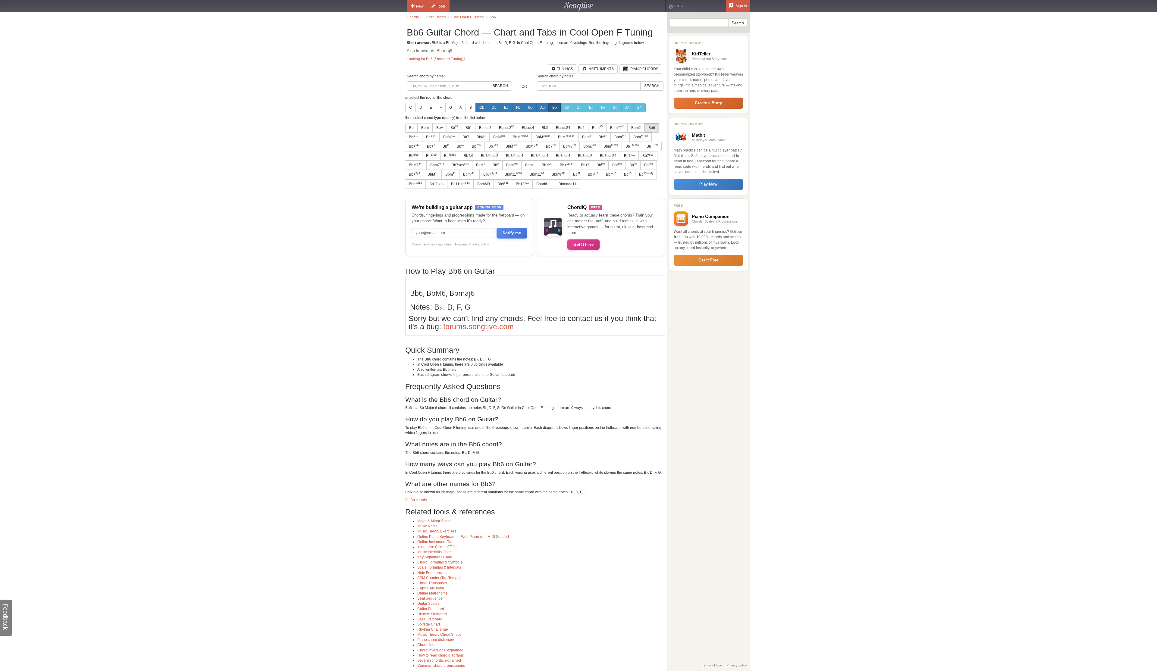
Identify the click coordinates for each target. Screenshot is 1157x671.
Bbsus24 (563, 128)
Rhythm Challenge (432, 629)
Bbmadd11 (567, 184)
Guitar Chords (435, 17)
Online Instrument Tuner (437, 542)
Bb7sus (460, 165)
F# (603, 107)
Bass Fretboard (429, 619)
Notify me (512, 233)
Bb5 (545, 128)
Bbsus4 (528, 128)
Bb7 (465, 137)
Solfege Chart (428, 624)
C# (566, 107)
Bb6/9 (431, 137)
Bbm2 (636, 128)
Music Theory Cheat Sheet (439, 634)
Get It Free (583, 244)
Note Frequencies (432, 573)
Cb (481, 107)
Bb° (469, 128)
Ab (542, 107)
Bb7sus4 (563, 156)
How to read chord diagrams (440, 655)
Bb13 (522, 183)
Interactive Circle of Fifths (437, 547)
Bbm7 (532, 146)
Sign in (741, 6)
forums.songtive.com (478, 326)
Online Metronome (432, 593)
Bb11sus (436, 184)
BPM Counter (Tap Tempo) (439, 578)
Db (494, 107)
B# (639, 107)
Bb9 (502, 183)
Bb (554, 107)
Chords (413, 17)
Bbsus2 (485, 128)
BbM (449, 136)
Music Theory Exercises (436, 531)
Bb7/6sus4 (514, 156)
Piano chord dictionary (435, 640)
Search (500, 86)
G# (615, 107)
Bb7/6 (468, 156)
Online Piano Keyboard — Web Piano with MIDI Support (463, 537)
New (420, 6)
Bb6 (651, 128)
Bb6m (414, 137)
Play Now (708, 184)
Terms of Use (712, 665)
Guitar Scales (428, 603)
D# (579, 107)
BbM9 (559, 174)
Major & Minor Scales (434, 521)
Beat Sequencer (430, 598)
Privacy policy (479, 244)
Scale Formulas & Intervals (439, 567)
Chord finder (427, 645)
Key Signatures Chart (434, 557)
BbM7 (512, 146)
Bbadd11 (543, 184)
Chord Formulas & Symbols (439, 562)
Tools (441, 6)
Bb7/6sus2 (489, 156)
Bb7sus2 (585, 156)
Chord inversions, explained (440, 650)
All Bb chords (416, 500)
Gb (530, 107)
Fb (518, 107)
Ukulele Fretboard (432, 614)
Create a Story (708, 103)
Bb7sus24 (608, 156)
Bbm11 (513, 174)
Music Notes (427, 526)
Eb (506, 107)
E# (591, 107)
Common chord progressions (441, 665)
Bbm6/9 (483, 184)
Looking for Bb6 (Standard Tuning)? (436, 59)
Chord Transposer (432, 583)
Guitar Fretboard (430, 609)
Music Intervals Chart (434, 552)
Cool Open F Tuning (467, 17)
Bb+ (439, 128)
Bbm (425, 128)
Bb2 (581, 128)
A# (627, 107)
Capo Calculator (430, 588)
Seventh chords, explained (439, 660)
